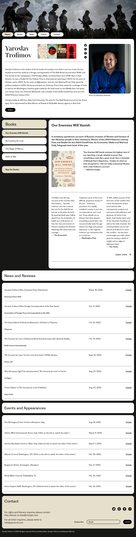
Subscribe (79, 522)
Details (129, 290)
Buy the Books (12, 169)
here (7, 103)
